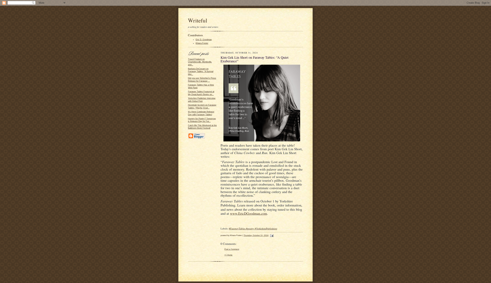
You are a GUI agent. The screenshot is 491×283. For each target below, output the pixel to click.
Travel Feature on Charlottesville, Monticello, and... (200, 62)
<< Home (228, 255)
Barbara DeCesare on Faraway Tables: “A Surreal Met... (200, 71)
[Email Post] (271, 235)
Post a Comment (231, 249)
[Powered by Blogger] (196, 138)
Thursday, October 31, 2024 (256, 235)
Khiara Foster (202, 43)
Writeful (197, 20)
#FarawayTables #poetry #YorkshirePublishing (253, 228)
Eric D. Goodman (204, 39)
